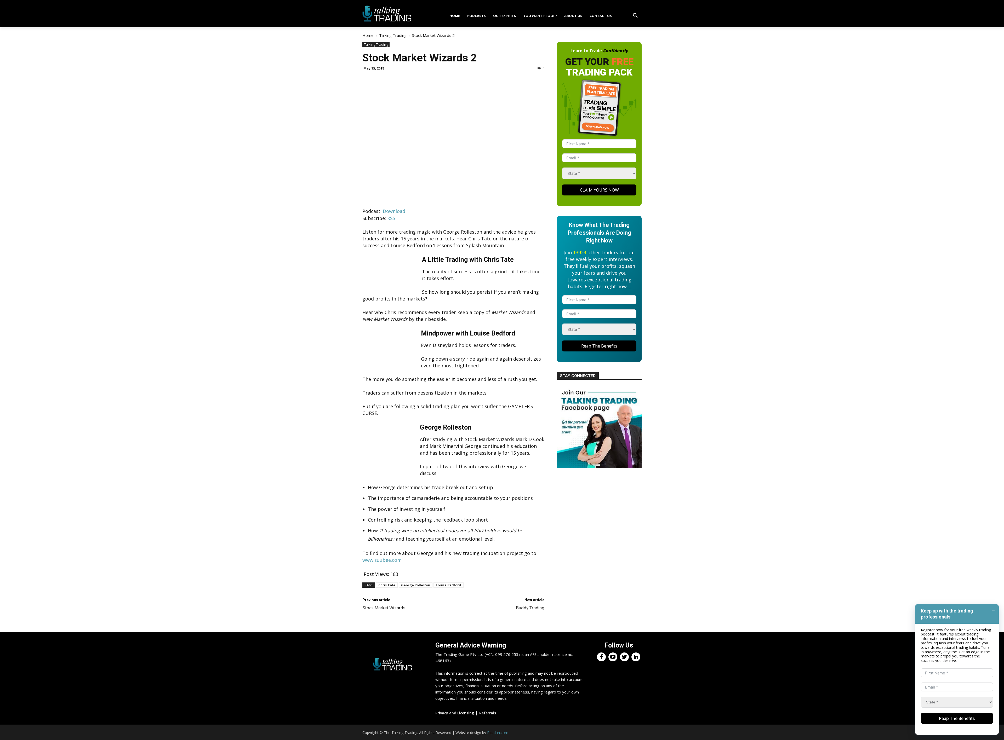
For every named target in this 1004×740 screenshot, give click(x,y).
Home (368, 35)
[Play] (392, 195)
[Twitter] (624, 656)
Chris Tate (386, 585)
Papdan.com (497, 732)
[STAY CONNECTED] (599, 466)
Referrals (487, 712)
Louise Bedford (448, 585)
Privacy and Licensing (454, 712)
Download (394, 211)
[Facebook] (601, 656)
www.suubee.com (382, 560)
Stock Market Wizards (384, 607)
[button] (635, 15)
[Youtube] (612, 656)
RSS (391, 218)
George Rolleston (415, 585)
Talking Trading (393, 35)
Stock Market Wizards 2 (419, 57)
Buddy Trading (530, 607)
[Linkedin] (635, 656)
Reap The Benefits (599, 346)
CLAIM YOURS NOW (599, 190)
